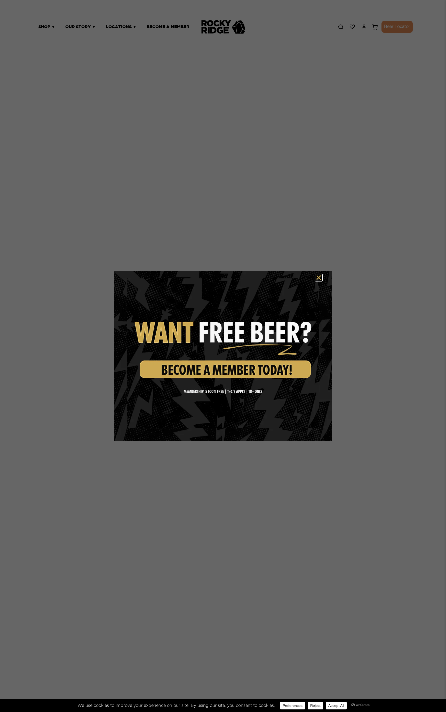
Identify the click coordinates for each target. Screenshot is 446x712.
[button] (319, 278)
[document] (223, 356)
